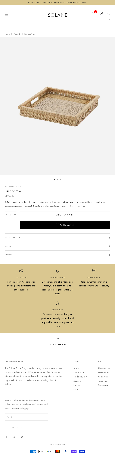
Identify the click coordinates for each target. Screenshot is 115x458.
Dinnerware (103, 372)
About (76, 368)
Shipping (77, 380)
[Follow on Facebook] (6, 437)
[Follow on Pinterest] (21, 437)
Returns (77, 385)
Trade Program (80, 376)
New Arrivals (104, 368)
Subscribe (16, 427)
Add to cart (65, 214)
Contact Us (79, 372)
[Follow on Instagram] (14, 437)
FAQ (76, 389)
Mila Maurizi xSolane (13, 186)
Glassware (103, 376)
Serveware (103, 385)
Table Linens (103, 380)
